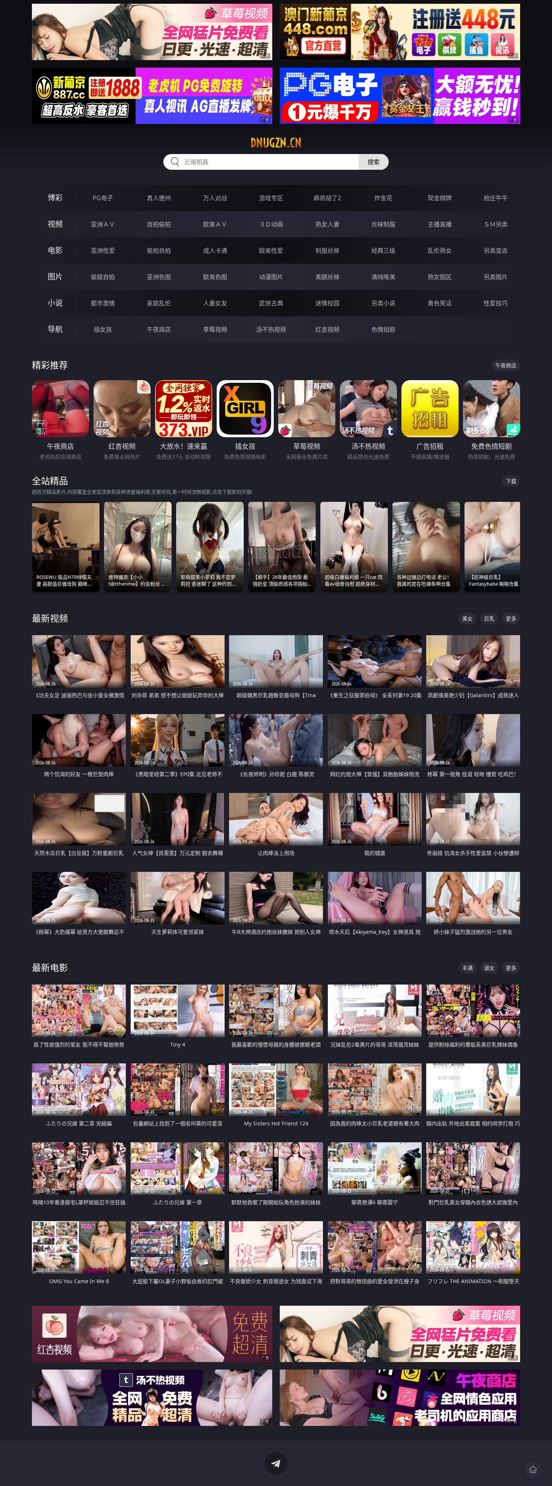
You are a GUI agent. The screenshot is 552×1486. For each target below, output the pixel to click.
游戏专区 (271, 198)
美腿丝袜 (327, 277)
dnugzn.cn (276, 142)
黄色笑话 (440, 303)
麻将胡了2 (327, 198)
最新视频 (50, 618)
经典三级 (383, 250)
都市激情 (103, 303)
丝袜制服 (383, 224)
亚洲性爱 (103, 250)
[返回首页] (533, 1469)
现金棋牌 (440, 198)
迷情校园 (327, 303)
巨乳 (489, 618)
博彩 (55, 198)
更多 (511, 618)
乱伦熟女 (440, 250)
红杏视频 (327, 329)
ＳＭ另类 (496, 224)
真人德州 (159, 198)
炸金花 (383, 198)
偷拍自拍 (159, 250)
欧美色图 (215, 277)
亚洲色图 (159, 277)
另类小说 (383, 303)
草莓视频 (215, 329)
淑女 (489, 967)
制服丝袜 (327, 250)
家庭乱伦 (159, 303)
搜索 (374, 162)
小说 (55, 303)
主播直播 (440, 224)
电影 (55, 250)
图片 (55, 277)
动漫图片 (271, 277)
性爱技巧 (496, 303)
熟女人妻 (327, 224)
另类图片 (496, 277)
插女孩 (103, 329)
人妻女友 (215, 303)
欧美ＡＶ (215, 224)
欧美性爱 (271, 250)
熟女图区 (440, 277)
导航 (55, 329)
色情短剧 (383, 329)
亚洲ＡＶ (103, 224)
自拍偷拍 (159, 224)
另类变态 (496, 250)
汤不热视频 (271, 329)
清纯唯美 (383, 277)
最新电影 (50, 967)
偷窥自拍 (103, 277)
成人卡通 (215, 250)
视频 (55, 224)
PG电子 (103, 198)
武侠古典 (271, 303)
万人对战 (215, 198)
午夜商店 (159, 329)
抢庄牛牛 (496, 198)
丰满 (467, 967)
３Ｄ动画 (271, 224)
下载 (511, 481)
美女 (467, 618)
